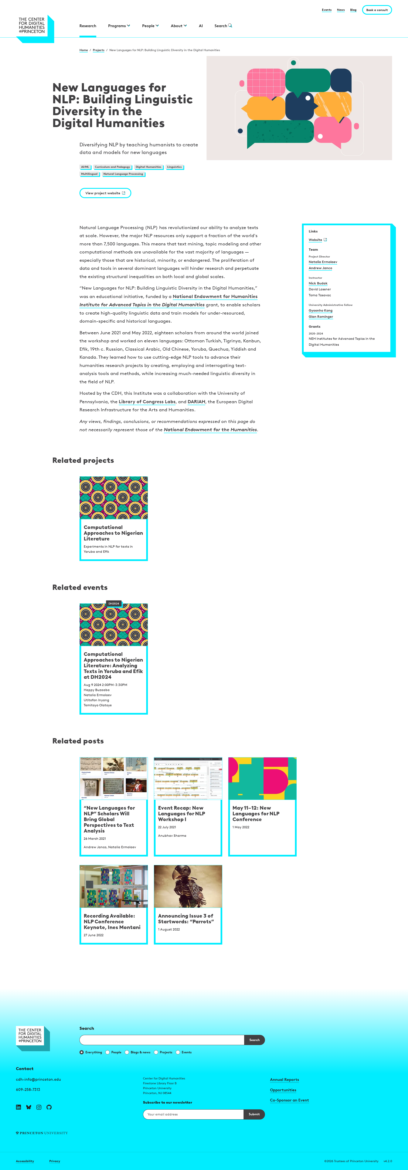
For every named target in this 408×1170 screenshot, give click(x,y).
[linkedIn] (18, 1107)
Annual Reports (284, 1079)
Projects (98, 50)
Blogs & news (140, 1052)
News (341, 9)
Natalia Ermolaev (323, 262)
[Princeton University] (77, 1133)
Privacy (54, 1161)
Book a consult (377, 10)
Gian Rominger (321, 316)
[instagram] (38, 1107)
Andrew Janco (320, 268)
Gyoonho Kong (321, 310)
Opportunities (283, 1089)
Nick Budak (318, 283)
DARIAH (196, 401)
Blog (353, 9)
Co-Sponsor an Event (289, 1099)
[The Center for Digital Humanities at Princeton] (45, 29)
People (116, 1052)
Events (327, 9)
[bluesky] (28, 1107)
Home (83, 50)
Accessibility (25, 1161)
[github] (49, 1107)
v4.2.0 (388, 1161)
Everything (93, 1052)
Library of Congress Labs (147, 401)
